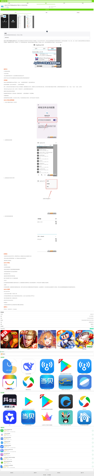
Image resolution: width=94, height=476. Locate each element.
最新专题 (58, 472)
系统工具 (7, 7)
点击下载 (47, 9)
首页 (9, 3)
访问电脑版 (49, 474)
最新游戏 (11, 472)
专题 (82, 3)
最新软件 (35, 472)
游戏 (27, 3)
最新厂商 (82, 472)
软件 (46, 3)
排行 (64, 3)
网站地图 (44, 474)
